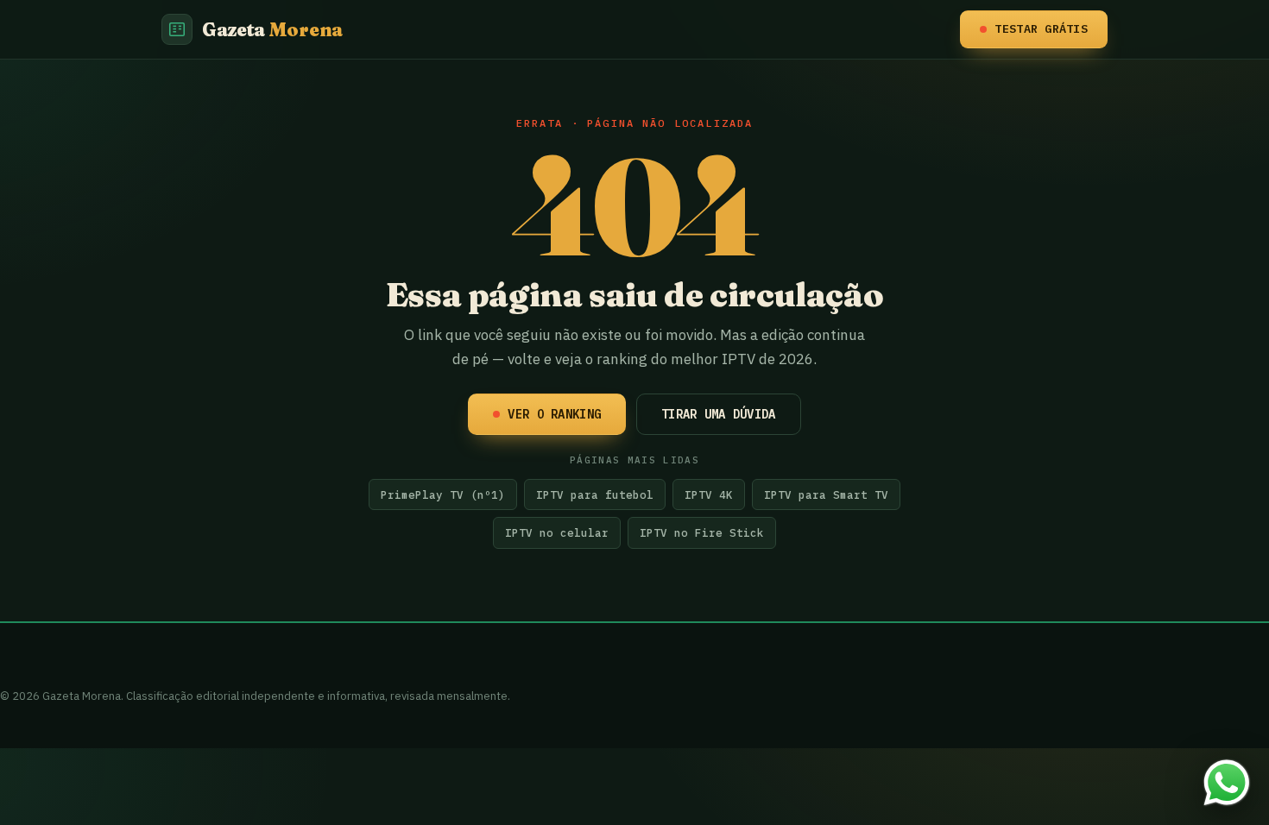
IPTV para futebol (594, 494)
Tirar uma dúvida (718, 414)
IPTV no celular (557, 532)
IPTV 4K (709, 494)
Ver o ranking (554, 414)
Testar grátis (1041, 28)
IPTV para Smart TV (826, 494)
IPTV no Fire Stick (702, 532)
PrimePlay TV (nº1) (443, 494)
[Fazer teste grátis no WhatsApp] (1226, 782)
